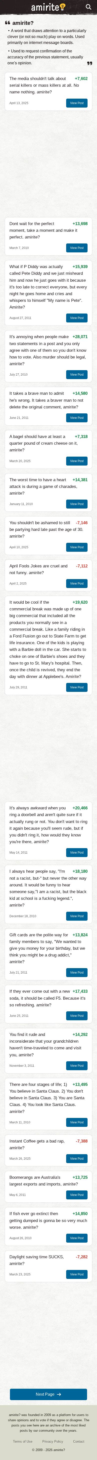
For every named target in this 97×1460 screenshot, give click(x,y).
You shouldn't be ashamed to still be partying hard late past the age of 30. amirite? (46, 529)
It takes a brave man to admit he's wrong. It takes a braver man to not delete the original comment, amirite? (46, 400)
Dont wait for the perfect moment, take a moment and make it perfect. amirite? (43, 230)
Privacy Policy (52, 1441)
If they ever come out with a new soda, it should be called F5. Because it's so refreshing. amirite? (47, 998)
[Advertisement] (48, 164)
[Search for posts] (88, 7)
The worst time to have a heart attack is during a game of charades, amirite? (43, 486)
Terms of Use (22, 1441)
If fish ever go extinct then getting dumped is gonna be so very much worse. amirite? (48, 1220)
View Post (77, 103)
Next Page (45, 1394)
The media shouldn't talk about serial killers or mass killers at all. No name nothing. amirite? (44, 85)
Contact (78, 1441)
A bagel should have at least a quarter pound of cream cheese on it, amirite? (43, 443)
